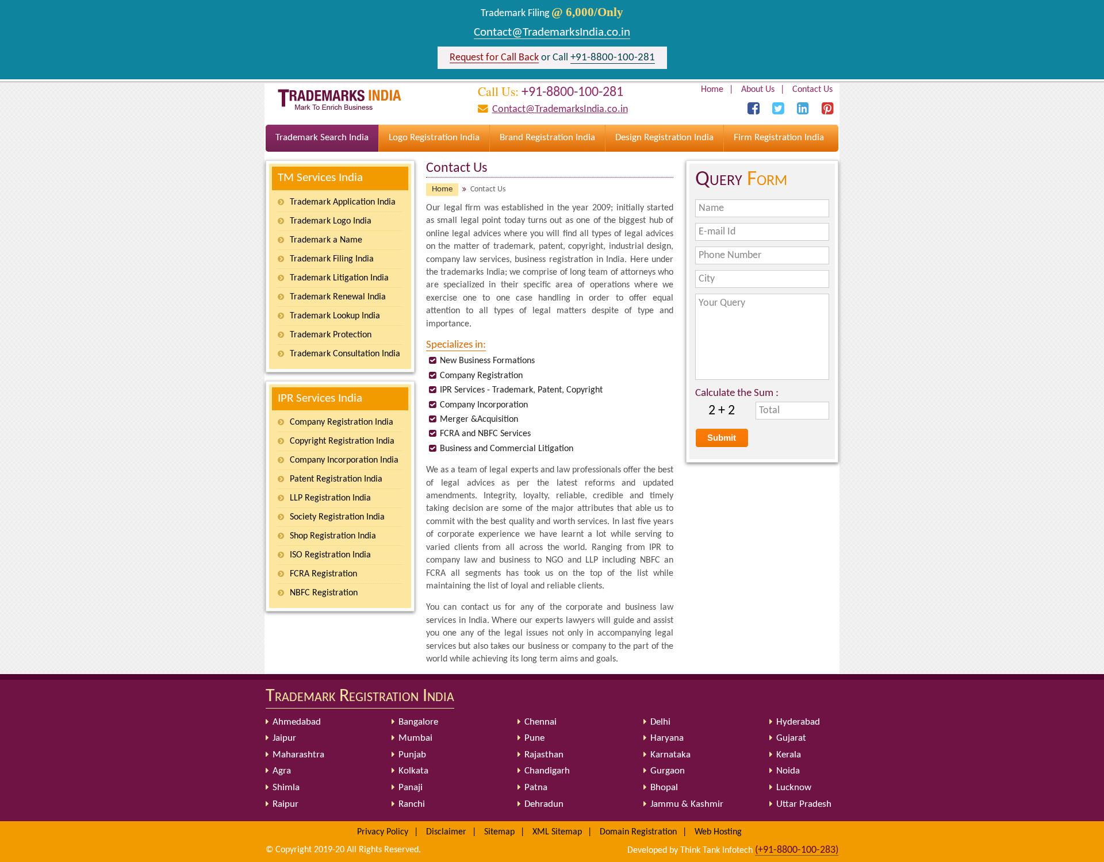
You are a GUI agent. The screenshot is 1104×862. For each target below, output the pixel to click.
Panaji (410, 787)
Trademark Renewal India (338, 297)
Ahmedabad (297, 722)
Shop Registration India (333, 536)
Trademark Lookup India (335, 316)
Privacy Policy (382, 832)
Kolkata (413, 771)
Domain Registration (638, 832)
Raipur (285, 804)
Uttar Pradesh (803, 804)
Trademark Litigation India (339, 278)
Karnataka (670, 755)
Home (712, 89)
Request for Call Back (494, 58)
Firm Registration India (779, 138)
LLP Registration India (330, 498)
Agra (282, 771)
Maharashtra (298, 755)
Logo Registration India (434, 138)
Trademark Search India (322, 138)
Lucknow (793, 787)
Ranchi (411, 804)
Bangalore (418, 722)
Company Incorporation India (344, 460)
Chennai (540, 722)
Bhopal (664, 787)
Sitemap (499, 832)
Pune (534, 738)
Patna (535, 787)
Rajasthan (544, 755)
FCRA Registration (323, 574)
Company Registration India (341, 422)
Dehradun (544, 804)
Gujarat (791, 738)
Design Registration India (664, 138)
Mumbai (415, 738)
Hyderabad (798, 722)
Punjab (412, 755)
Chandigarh (547, 771)
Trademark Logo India (330, 221)
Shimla (286, 787)
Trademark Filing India (332, 259)
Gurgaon (667, 771)
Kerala (788, 755)
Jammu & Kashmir (686, 804)
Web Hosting (718, 832)
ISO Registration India (330, 555)
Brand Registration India (547, 138)
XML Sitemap (557, 832)
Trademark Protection (330, 335)
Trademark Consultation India (345, 354)
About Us (758, 89)
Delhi (660, 722)
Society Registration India (337, 517)
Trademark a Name (326, 240)
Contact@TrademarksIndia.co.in (552, 32)
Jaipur (284, 738)
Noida (788, 771)
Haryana (667, 738)
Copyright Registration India (342, 441)
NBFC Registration (324, 593)
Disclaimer (446, 832)
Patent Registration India (336, 479)
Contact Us (812, 89)
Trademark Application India (343, 202)
